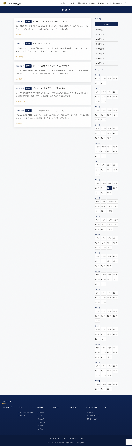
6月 (103, 151)
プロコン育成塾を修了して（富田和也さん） (51, 88)
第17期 (100, 53)
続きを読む (19, 34)
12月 (97, 92)
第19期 (100, 44)
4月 (115, 78)
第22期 (99, 29)
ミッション (41, 416)
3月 (97, 83)
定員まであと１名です (42, 43)
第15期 (28, 66)
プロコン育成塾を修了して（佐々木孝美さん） (52, 66)
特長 (72, 3)
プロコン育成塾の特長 (26, 412)
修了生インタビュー (93, 416)
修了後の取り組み (113, 3)
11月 (103, 92)
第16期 (28, 21)
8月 (97, 78)
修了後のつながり (92, 419)
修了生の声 (90, 412)
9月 (115, 92)
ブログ (126, 3)
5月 (109, 78)
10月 (109, 92)
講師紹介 (92, 3)
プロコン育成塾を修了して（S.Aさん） (49, 110)
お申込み (41, 429)
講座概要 (81, 3)
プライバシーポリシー (57, 438)
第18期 (100, 48)
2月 (103, 83)
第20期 (100, 39)
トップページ (63, 3)
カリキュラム (42, 422)
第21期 (100, 34)
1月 (109, 138)
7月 (103, 78)
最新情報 (101, 3)
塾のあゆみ (23, 416)
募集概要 (41, 425)
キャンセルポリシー (75, 438)
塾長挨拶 (41, 419)
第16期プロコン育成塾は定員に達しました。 (51, 21)
